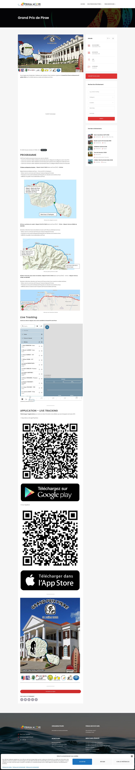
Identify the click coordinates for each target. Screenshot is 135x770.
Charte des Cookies (91, 751)
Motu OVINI (106, 137)
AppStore (27, 505)
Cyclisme (94, 68)
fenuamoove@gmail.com (26, 737)
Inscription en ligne (50, 691)
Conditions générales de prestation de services (98, 745)
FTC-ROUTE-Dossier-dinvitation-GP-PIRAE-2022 (30, 150)
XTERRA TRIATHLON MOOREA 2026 (103, 160)
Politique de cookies (7, 767)
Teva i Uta (111, 137)
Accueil (83, 4)
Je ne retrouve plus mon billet (59, 744)
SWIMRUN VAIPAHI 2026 (100, 146)
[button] (132, 756)
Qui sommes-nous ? (91, 730)
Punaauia (107, 157)
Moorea (104, 162)
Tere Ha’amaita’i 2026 (100, 152)
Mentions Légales (90, 747)
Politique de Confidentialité (18, 767)
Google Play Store (33, 418)
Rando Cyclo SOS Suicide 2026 (102, 141)
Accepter (82, 761)
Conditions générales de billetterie (94, 744)
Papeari (105, 148)
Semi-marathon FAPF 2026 (101, 135)
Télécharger (43, 150)
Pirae (93, 61)
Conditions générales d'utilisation (94, 742)
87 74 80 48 (23, 740)
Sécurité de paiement (57, 746)
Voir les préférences (122, 761)
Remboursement (56, 742)
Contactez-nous (90, 732)
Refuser (102, 761)
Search (101, 118)
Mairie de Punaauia (99, 157)
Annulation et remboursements (60, 730)
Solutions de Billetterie (94, 4)
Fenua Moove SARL (110, 4)
